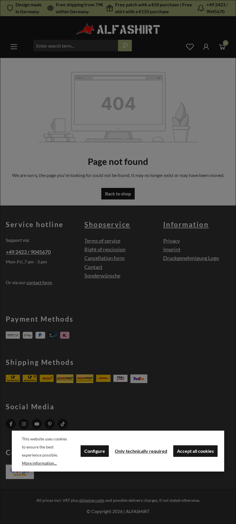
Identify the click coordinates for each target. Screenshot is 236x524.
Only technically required (141, 451)
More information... (39, 463)
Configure (94, 451)
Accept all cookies (195, 451)
